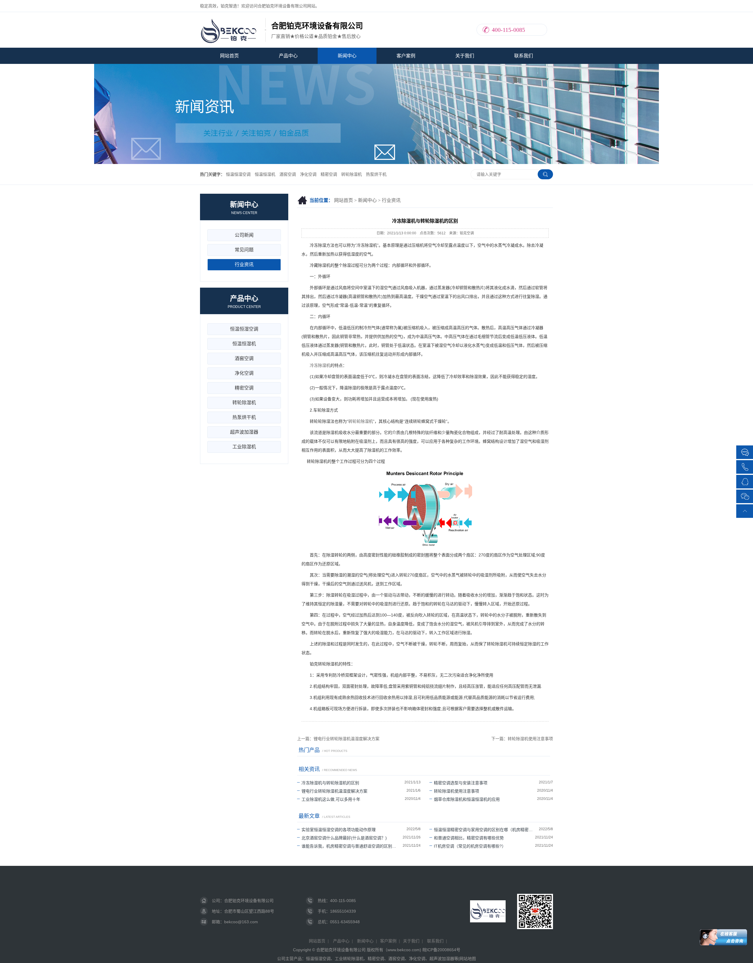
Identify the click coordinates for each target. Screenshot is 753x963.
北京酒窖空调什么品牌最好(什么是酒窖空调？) (344, 838)
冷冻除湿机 (320, 365)
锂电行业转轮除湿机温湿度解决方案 (334, 791)
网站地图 (467, 958)
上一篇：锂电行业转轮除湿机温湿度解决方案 (338, 738)
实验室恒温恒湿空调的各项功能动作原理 (338, 829)
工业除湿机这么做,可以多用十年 (330, 799)
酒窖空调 (287, 174)
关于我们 (464, 55)
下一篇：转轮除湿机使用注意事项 (522, 738)
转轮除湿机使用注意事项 (456, 791)
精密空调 (329, 174)
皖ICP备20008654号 (441, 949)
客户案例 (406, 55)
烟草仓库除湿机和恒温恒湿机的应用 (467, 799)
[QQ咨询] (745, 481)
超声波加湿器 (244, 432)
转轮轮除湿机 (360, 421)
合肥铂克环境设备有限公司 (249, 900)
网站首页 (229, 55)
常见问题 (244, 249)
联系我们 (523, 55)
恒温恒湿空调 (238, 174)
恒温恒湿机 (265, 174)
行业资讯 (391, 200)
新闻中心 (347, 55)
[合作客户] (745, 452)
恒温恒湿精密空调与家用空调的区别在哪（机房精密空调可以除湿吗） (486, 829)
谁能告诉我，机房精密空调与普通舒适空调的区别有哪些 (352, 846)
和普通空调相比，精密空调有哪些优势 (469, 838)
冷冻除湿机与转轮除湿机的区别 (330, 782)
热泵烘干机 (376, 174)
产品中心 (288, 55)
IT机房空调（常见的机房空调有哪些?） (470, 846)
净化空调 (308, 174)
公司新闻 (244, 235)
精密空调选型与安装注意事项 (460, 782)
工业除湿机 (244, 446)
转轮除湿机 (351, 174)
